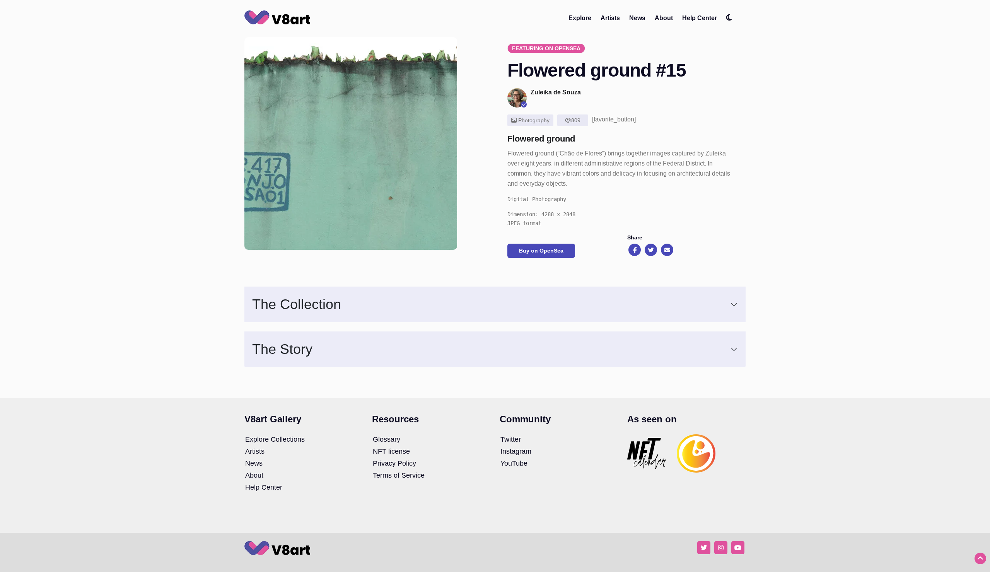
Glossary (386, 439)
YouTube (513, 463)
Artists (610, 18)
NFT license (391, 451)
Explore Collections (275, 439)
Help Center (699, 18)
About (664, 18)
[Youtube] (738, 547)
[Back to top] (980, 558)
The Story (282, 349)
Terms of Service (399, 475)
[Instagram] (721, 547)
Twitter (510, 439)
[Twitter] (704, 547)
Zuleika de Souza (556, 92)
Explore (579, 18)
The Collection (296, 304)
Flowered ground (541, 138)
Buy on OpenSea (541, 251)
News (637, 18)
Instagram (515, 451)
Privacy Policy (394, 463)
